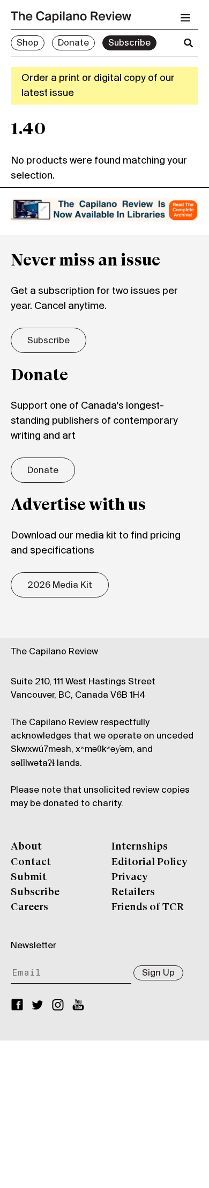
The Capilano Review (54, 652)
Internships (139, 847)
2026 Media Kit (59, 586)
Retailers (133, 892)
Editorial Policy (149, 862)
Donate (73, 43)
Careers (29, 907)
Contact (31, 862)
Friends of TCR (147, 907)
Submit (29, 877)
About (26, 847)
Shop (28, 43)
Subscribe (129, 43)
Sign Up (158, 973)
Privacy (129, 877)
